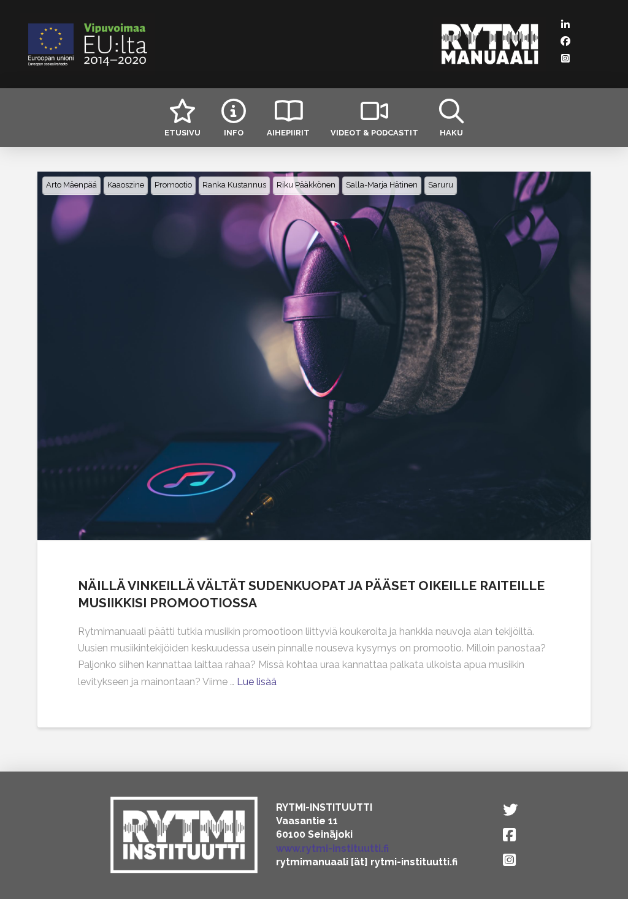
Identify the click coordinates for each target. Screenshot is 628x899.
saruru (440, 184)
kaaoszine (125, 184)
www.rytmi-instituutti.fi (332, 848)
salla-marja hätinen (382, 184)
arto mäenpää (71, 184)
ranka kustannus (234, 184)
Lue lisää (257, 682)
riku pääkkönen (306, 184)
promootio (173, 184)
